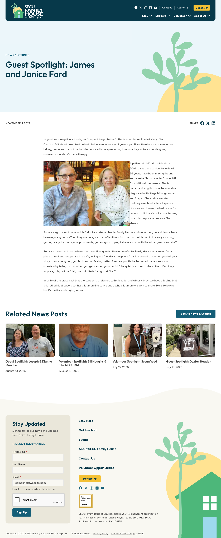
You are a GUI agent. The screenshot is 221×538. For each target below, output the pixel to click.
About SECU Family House (97, 449)
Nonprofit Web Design (123, 533)
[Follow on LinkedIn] (150, 7)
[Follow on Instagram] (145, 7)
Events (84, 439)
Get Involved (88, 430)
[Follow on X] (140, 7)
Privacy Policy (100, 533)
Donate (200, 7)
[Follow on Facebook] (136, 7)
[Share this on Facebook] (202, 123)
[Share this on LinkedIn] (213, 123)
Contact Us (87, 458)
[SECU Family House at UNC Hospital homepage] (27, 10)
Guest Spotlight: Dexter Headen (188, 361)
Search (181, 7)
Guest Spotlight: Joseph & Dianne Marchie (29, 363)
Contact (167, 7)
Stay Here (86, 421)
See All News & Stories (196, 313)
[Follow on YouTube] (155, 7)
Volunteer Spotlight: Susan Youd (135, 361)
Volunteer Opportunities (96, 468)
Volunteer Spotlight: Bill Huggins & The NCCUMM (82, 363)
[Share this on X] (208, 123)
